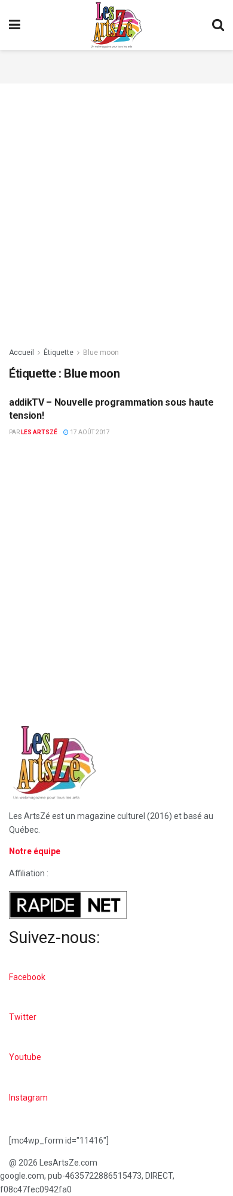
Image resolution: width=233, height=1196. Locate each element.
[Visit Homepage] (116, 25)
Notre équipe (34, 851)
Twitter (22, 1017)
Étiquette (58, 352)
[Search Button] (218, 25)
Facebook (27, 977)
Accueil (21, 352)
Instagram (28, 1097)
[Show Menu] (14, 25)
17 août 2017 (89, 432)
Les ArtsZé (39, 432)
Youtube (25, 1057)
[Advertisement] (116, 65)
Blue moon (101, 352)
